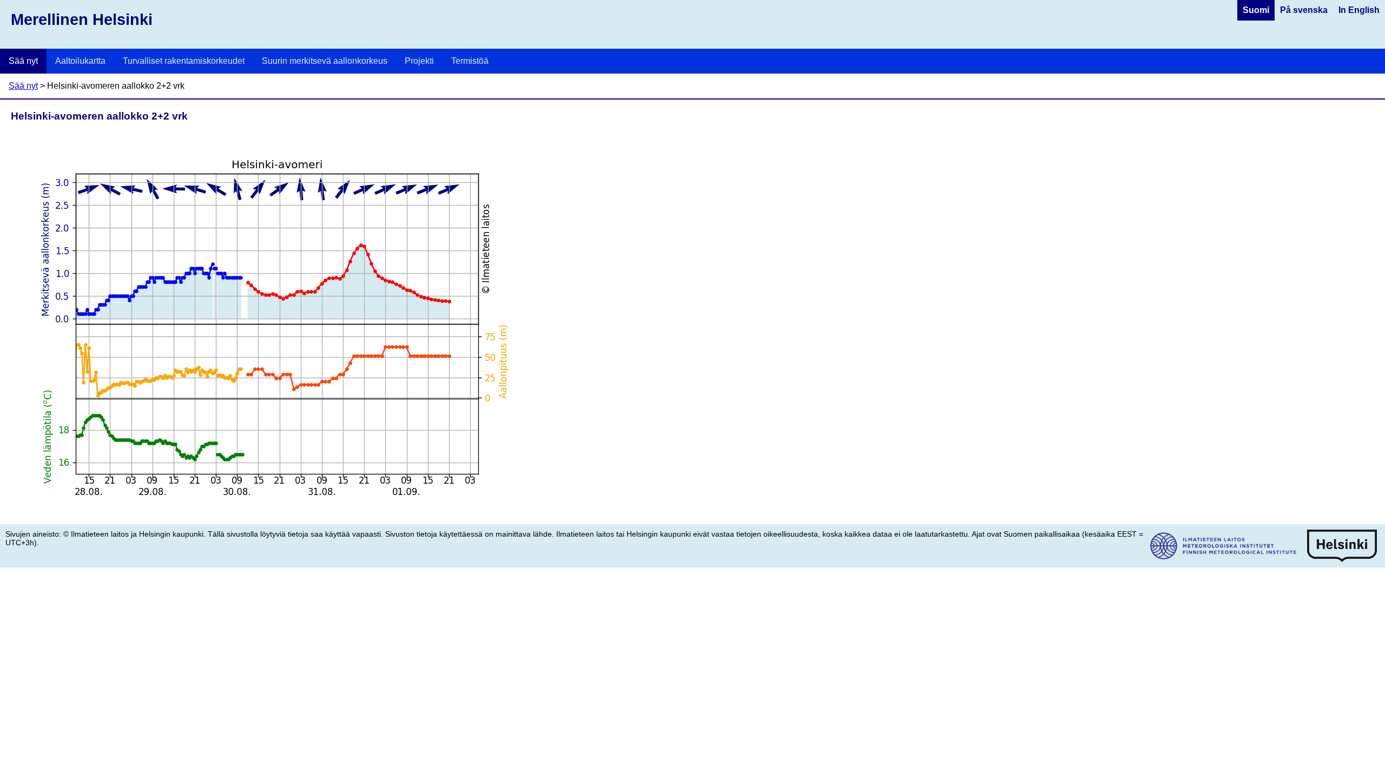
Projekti (419, 60)
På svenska (1304, 10)
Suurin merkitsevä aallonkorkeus (324, 60)
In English (1359, 10)
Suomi (1256, 10)
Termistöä (470, 60)
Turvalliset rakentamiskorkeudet (184, 60)
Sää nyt (23, 60)
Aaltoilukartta (80, 60)
